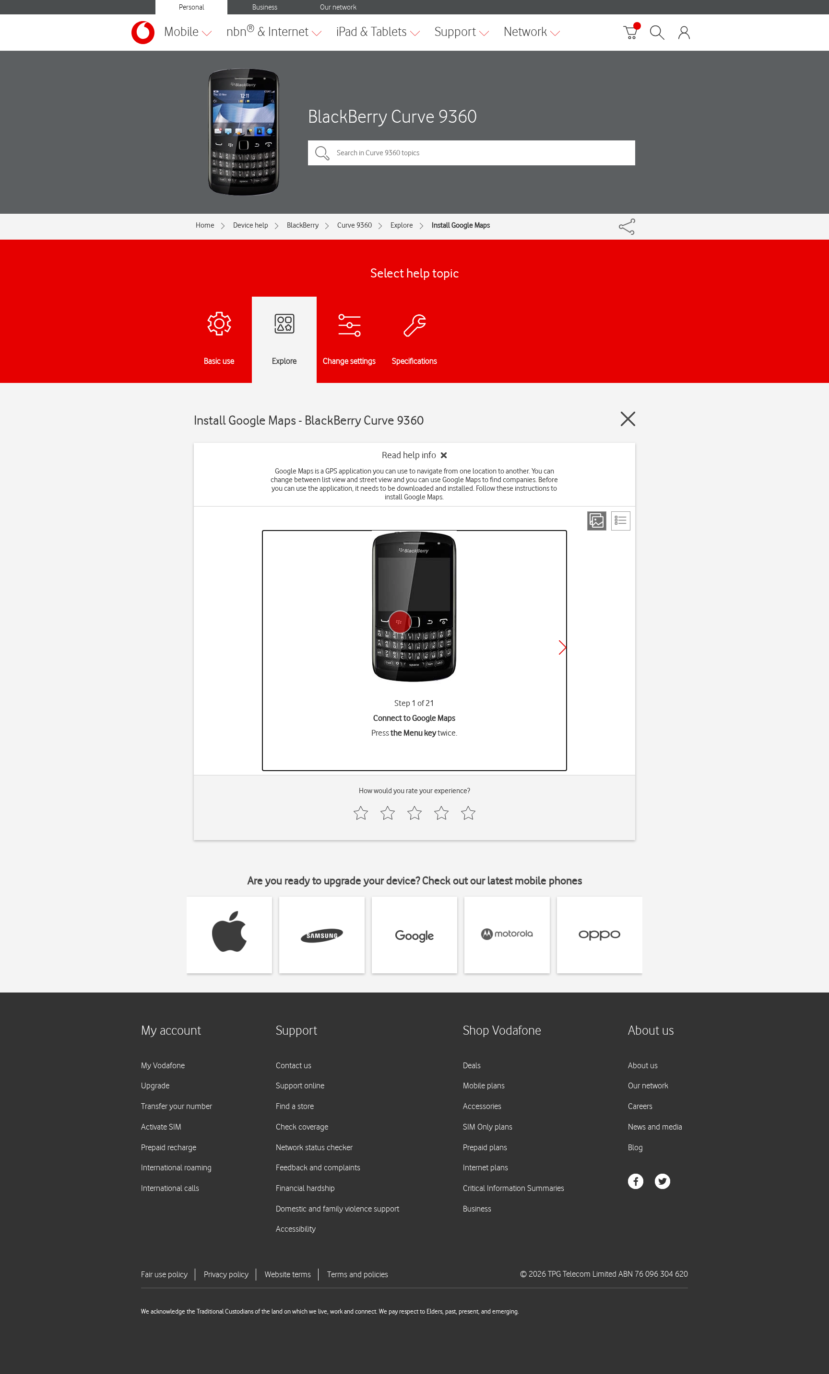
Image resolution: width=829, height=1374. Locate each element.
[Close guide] (628, 419)
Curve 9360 (354, 225)
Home (205, 225)
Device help (250, 225)
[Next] (563, 647)
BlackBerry (303, 225)
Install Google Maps (461, 225)
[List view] (620, 521)
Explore (402, 225)
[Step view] (596, 521)
